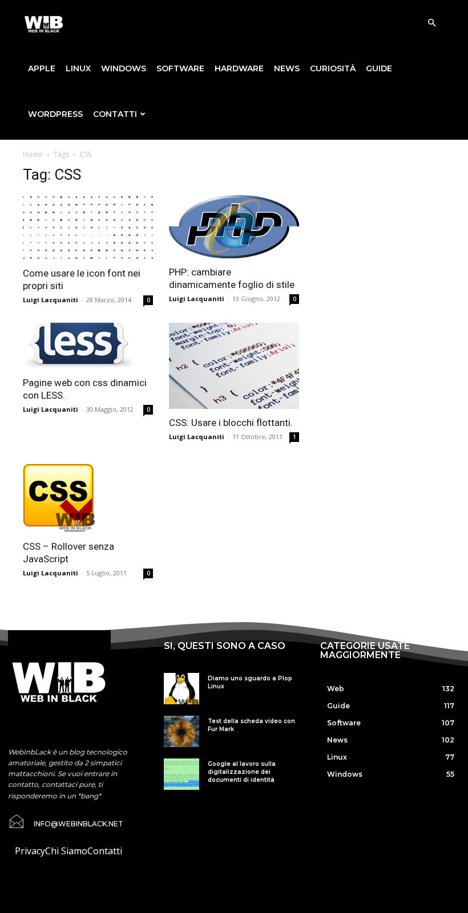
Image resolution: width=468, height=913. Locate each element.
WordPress (55, 114)
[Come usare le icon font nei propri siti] (88, 227)
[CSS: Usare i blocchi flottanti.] (234, 366)
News (287, 68)
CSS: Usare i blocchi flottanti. (231, 422)
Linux (78, 68)
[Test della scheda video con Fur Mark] (181, 731)
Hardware (239, 68)
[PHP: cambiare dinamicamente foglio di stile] (234, 226)
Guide (379, 68)
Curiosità (333, 68)
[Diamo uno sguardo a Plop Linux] (181, 688)
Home (33, 154)
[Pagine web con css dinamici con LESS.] (88, 346)
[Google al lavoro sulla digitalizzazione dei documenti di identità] (181, 774)
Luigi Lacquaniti (50, 299)
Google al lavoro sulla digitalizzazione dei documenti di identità (242, 772)
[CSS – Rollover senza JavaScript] (88, 496)
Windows (123, 68)
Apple (41, 68)
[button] (431, 23)
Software (180, 68)
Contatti (115, 114)
